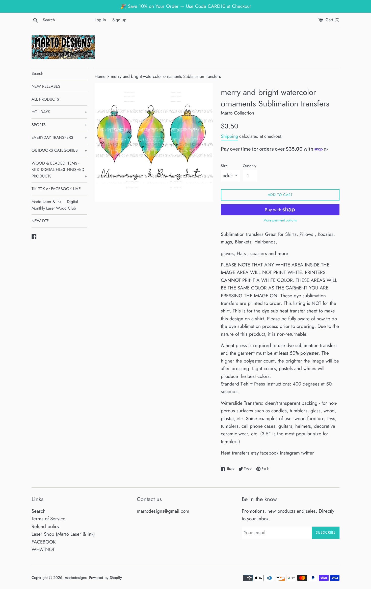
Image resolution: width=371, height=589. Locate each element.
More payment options (280, 220)
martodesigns (76, 577)
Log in (100, 20)
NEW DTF (40, 221)
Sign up (119, 20)
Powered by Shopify (105, 577)
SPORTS (59, 125)
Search (37, 73)
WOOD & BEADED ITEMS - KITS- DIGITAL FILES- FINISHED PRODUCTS (59, 169)
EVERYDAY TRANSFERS (59, 137)
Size (224, 166)
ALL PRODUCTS (45, 99)
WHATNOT (43, 549)
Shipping (229, 136)
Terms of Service (48, 518)
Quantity (249, 166)
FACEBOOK (44, 541)
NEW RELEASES (46, 86)
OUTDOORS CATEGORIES (59, 150)
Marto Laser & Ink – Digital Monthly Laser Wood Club (55, 205)
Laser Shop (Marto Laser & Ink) (63, 534)
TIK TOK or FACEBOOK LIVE (56, 189)
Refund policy (45, 526)
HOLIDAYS (59, 112)
